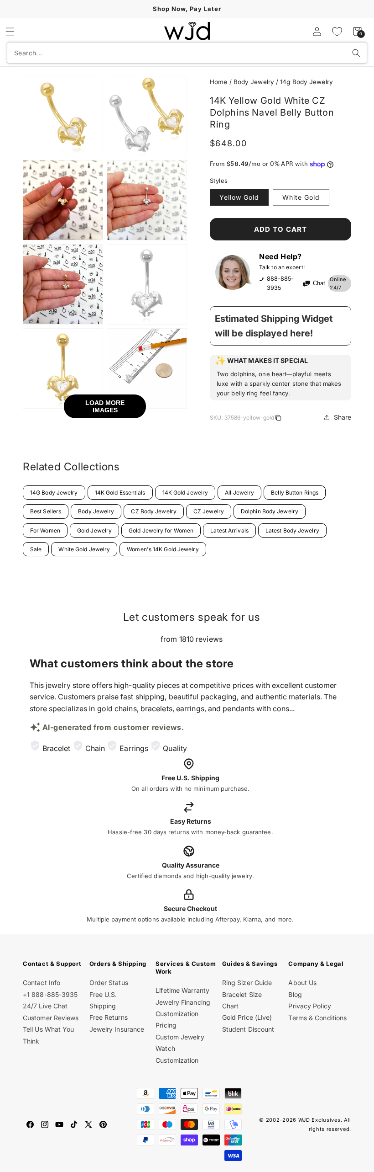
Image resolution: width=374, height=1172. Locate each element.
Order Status (108, 982)
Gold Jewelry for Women (161, 530)
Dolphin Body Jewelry (269, 511)
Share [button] (343, 417)
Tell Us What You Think (48, 1034)
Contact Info (41, 982)
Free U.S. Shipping (103, 1000)
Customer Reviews (51, 1018)
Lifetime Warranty (182, 990)
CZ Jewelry (208, 511)
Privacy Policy (309, 1006)
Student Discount (248, 1029)
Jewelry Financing (183, 1002)
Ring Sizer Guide (247, 982)
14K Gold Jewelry (185, 492)
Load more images (105, 406)
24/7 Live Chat (45, 1006)
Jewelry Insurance (117, 1029)
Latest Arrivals (229, 530)
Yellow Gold (239, 197)
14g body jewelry (306, 81)
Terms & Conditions (317, 1018)
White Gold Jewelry (84, 549)
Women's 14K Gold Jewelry (162, 549)
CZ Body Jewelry (154, 511)
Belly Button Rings (294, 492)
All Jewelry (239, 492)
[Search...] (356, 53)
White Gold (301, 197)
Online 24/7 (338, 283)
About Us (302, 982)
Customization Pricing (177, 1019)
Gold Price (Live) (247, 1017)
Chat (319, 283)
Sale (36, 549)
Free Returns (108, 1017)
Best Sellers (45, 511)
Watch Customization (177, 1054)
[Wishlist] (337, 31)
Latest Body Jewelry (292, 530)
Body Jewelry (96, 511)
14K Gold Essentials (120, 492)
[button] (10, 31)
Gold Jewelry (94, 530)
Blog (294, 994)
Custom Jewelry (180, 1037)
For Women (45, 530)
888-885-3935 (280, 283)
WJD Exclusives (319, 1120)
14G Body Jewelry (54, 492)
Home (218, 81)
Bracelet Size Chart (242, 1000)
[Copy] (278, 419)
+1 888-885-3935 (50, 994)
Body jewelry (254, 81)
